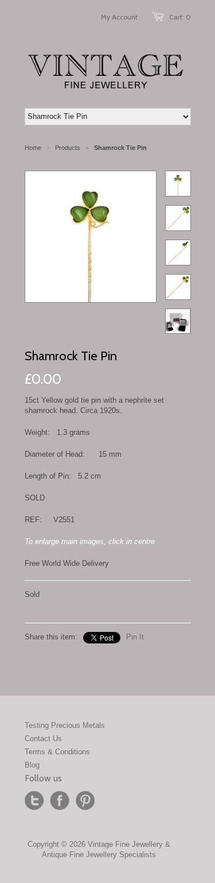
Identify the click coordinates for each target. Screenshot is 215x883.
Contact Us (43, 738)
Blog (32, 765)
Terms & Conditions (57, 751)
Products (67, 147)
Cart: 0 (180, 17)
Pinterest (85, 801)
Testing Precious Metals (65, 725)
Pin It (135, 637)
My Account (119, 17)
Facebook (59, 801)
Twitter (34, 801)
